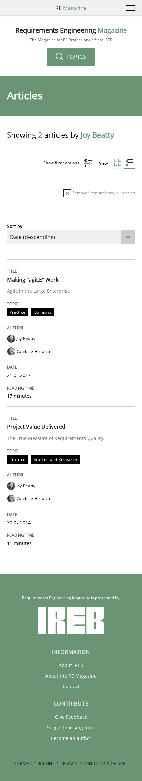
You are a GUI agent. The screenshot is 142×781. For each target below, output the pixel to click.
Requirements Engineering (71, 34)
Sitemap (23, 763)
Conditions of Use (104, 763)
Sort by (14, 226)
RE (71, 8)
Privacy (68, 763)
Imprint (46, 763)
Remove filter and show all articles (103, 193)
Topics (75, 56)
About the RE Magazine (71, 676)
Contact (71, 686)
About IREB (71, 665)
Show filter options (61, 163)
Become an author (71, 738)
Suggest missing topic (71, 727)
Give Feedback (71, 717)
